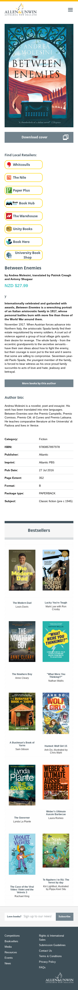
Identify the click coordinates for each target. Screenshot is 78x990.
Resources (11, 952)
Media (8, 946)
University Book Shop (27, 255)
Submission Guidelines (52, 945)
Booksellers (11, 941)
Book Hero (21, 242)
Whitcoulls (21, 164)
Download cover (34, 137)
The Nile (19, 177)
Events (9, 957)
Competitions (12, 935)
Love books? (14, 916)
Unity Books (22, 229)
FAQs (42, 967)
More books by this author (39, 383)
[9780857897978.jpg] (39, 75)
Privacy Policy (47, 961)
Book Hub (27, 203)
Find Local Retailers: (21, 155)
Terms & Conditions (50, 956)
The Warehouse (25, 216)
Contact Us (45, 950)
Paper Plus (21, 190)
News (8, 963)
